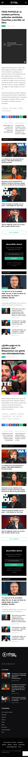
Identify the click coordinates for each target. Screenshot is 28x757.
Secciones (4, 288)
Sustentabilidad (6, 729)
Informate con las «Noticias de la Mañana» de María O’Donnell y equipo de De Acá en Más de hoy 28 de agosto (13, 183)
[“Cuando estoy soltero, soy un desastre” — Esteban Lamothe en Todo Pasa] (6, 332)
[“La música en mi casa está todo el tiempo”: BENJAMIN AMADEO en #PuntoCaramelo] (14, 150)
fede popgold (13, 108)
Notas (3, 722)
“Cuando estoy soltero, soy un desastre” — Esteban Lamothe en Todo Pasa (19, 331)
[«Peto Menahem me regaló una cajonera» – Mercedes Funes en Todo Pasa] (6, 323)
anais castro (5, 414)
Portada (3, 7)
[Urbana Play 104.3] (14, 2)
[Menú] (3, 2)
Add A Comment (14, 232)
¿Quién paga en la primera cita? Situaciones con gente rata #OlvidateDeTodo (8, 129)
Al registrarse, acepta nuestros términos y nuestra (14, 264)
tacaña (4, 418)
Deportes (4, 714)
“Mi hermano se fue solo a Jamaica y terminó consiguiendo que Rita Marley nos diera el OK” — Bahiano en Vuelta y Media (19, 312)
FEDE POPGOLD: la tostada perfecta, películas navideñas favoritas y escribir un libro (20, 437)
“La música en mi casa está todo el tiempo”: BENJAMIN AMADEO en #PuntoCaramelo (12, 160)
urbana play (16, 418)
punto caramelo (6, 110)
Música (3, 719)
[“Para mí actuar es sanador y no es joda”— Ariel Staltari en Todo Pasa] (14, 195)
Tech (3, 732)
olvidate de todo (6, 416)
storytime (19, 416)
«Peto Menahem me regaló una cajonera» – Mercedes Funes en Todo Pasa (19, 322)
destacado (5, 108)
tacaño (9, 418)
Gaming (4, 717)
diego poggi (21, 414)
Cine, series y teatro (7, 712)
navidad (20, 108)
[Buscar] (25, 2)
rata (14, 416)
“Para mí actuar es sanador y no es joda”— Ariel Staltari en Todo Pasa (19, 699)
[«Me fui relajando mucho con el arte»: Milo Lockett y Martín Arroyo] (14, 215)
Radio (3, 26)
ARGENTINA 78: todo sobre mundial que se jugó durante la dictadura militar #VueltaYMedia (7, 437)
